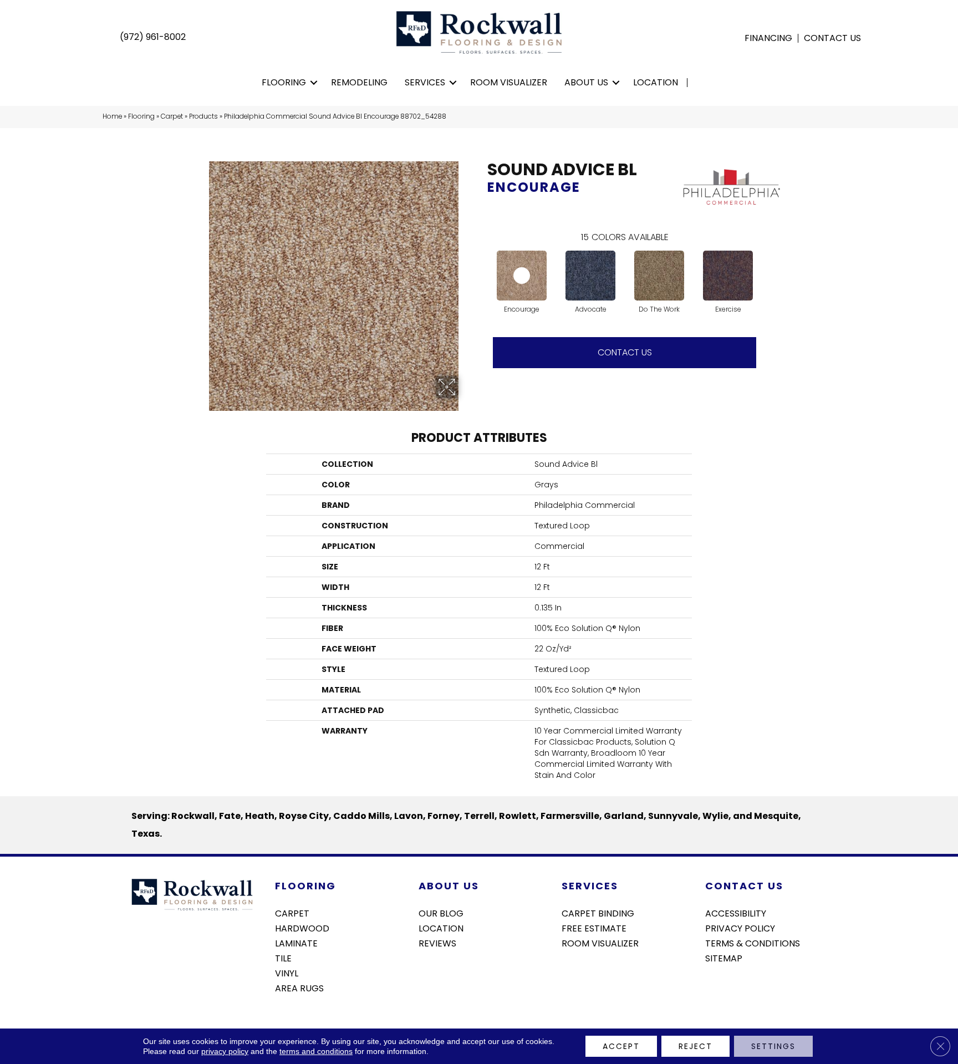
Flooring (284, 82)
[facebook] (713, 987)
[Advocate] (590, 275)
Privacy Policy (740, 927)
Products (203, 116)
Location (655, 82)
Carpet (172, 116)
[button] (314, 82)
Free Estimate (594, 927)
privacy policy (224, 1051)
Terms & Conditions (752, 942)
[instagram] (733, 987)
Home (112, 116)
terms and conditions (316, 1051)
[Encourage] (521, 275)
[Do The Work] (659, 275)
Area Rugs (299, 987)
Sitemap (723, 957)
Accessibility (735, 912)
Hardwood (302, 927)
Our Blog (441, 912)
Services (425, 82)
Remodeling (359, 82)
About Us (586, 82)
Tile (283, 957)
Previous (481, 264)
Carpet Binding (598, 912)
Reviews (437, 942)
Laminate (296, 942)
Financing (768, 38)
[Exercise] (728, 275)
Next (767, 264)
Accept (621, 1046)
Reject (695, 1046)
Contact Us (832, 38)
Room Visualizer (508, 82)
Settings (773, 1046)
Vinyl (286, 972)
